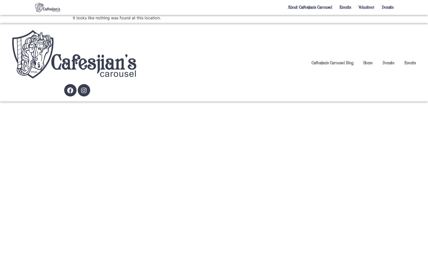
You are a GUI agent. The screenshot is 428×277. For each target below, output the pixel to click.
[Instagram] (84, 90)
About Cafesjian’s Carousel (310, 7)
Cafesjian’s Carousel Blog (332, 63)
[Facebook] (70, 90)
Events (345, 7)
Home (368, 63)
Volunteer (366, 7)
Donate (388, 7)
